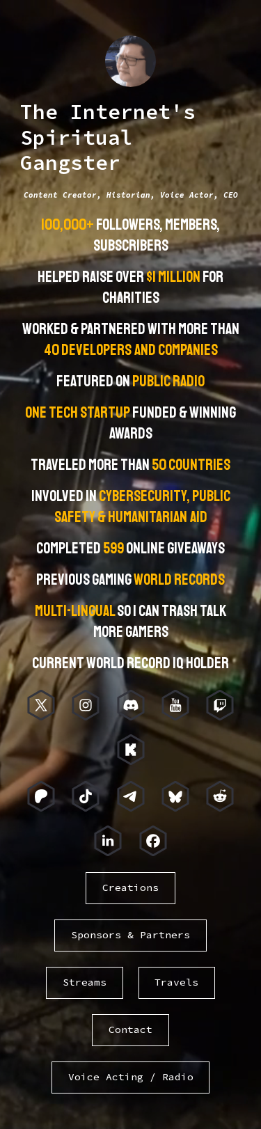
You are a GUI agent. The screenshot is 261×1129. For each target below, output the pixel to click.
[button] (41, 705)
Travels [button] (176, 982)
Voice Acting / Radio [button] (130, 1077)
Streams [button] (84, 982)
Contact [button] (130, 1029)
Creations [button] (130, 887)
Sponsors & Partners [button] (130, 935)
